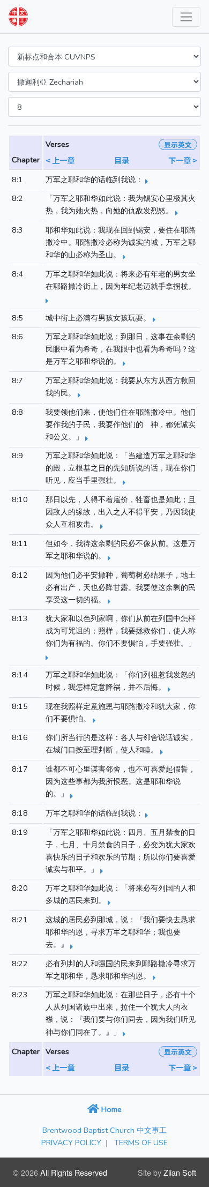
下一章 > (182, 160)
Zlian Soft (179, 1172)
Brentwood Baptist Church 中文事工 (104, 1130)
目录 (121, 160)
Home (110, 1109)
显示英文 (178, 144)
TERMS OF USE (141, 1142)
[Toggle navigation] (186, 17)
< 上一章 (60, 160)
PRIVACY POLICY (71, 1142)
